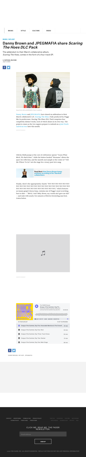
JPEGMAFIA (35, 114)
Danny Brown (21, 114)
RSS (77, 420)
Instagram (75, 418)
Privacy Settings (44, 451)
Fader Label (24, 420)
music (5, 39)
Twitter (52, 418)
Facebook (60, 418)
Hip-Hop (11, 39)
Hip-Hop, (21, 355)
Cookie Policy (15, 420)
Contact (8, 418)
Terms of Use (27, 418)
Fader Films (33, 420)
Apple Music (54, 420)
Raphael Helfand (10, 60)
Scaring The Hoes (42, 117)
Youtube (67, 418)
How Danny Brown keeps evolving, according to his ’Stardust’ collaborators (48, 173)
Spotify (72, 420)
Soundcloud (64, 420)
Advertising (17, 418)
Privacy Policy (37, 418)
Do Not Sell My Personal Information (65, 451)
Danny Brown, (13, 355)
